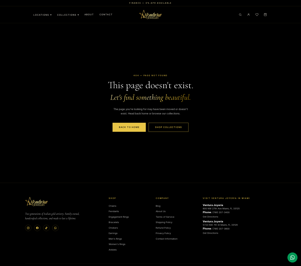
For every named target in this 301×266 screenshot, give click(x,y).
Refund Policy (163, 227)
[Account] (248, 14)
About (89, 14)
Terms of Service (165, 216)
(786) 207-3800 (221, 228)
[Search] (240, 14)
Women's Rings (117, 244)
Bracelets (114, 222)
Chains (112, 205)
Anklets (113, 249)
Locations (41, 15)
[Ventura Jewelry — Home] (150, 14)
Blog (158, 205)
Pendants (114, 211)
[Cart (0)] (265, 14)
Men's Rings (115, 238)
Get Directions (210, 216)
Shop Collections (168, 127)
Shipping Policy (164, 222)
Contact (106, 14)
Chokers (113, 227)
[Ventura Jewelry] (36, 202)
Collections (66, 15)
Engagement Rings (119, 216)
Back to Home (129, 127)
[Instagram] (28, 228)
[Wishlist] (257, 14)
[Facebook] (37, 228)
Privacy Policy (163, 233)
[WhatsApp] (55, 228)
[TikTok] (46, 228)
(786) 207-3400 (221, 212)
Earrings (113, 233)
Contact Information (166, 238)
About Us (161, 211)
